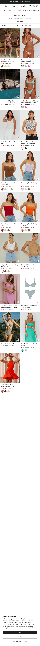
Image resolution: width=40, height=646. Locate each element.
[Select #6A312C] (5, 271)
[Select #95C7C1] (25, 66)
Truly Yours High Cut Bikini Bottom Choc (8, 60)
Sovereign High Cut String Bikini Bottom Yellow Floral (28, 60)
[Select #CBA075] (8, 271)
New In (3, 10)
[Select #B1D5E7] (5, 189)
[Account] (34, 6)
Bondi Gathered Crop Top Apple (30, 344)
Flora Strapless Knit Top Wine (9, 224)
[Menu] (2, 6)
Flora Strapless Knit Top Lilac (29, 183)
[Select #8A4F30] (2, 189)
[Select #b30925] (2, 230)
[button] (30, 25)
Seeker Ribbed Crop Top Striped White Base (29, 142)
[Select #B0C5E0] (25, 350)
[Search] (6, 6)
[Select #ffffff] (22, 148)
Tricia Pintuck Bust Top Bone (9, 142)
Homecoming (27, 10)
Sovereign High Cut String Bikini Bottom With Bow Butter (8, 101)
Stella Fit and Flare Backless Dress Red (7, 385)
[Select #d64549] (2, 391)
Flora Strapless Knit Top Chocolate (9, 183)
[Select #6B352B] (2, 66)
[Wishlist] (30, 6)
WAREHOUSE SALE (14, 10)
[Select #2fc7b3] (22, 350)
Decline (20, 637)
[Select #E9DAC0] (8, 66)
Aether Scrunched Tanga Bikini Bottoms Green (29, 101)
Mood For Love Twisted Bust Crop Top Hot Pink (9, 306)
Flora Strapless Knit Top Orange (29, 224)
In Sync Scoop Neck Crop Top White (9, 265)
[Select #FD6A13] (22, 230)
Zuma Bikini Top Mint (8, 344)
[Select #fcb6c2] (8, 391)
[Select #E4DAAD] (5, 66)
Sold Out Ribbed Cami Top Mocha (29, 265)
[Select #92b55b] (11, 189)
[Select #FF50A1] (28, 66)
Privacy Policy (30, 628)
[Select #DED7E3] (22, 189)
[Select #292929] (25, 148)
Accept (20, 632)
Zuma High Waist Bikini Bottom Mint (29, 306)
